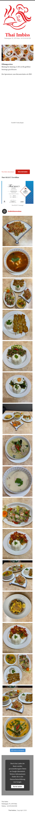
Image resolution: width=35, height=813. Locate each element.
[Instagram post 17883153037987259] (17, 638)
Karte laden (17, 786)
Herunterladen (23, 172)
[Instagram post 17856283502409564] (17, 607)
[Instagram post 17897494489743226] (17, 293)
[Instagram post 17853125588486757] (17, 575)
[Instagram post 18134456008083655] (17, 356)
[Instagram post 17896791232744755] (17, 701)
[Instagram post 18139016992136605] (17, 231)
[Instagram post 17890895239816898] (17, 387)
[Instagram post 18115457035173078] (17, 481)
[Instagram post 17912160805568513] (17, 450)
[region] (17, 53)
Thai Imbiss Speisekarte (8, 172)
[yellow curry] (17, 732)
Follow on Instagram (18, 750)
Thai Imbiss (17, 35)
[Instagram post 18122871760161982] (17, 325)
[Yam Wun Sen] (17, 513)
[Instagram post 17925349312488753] (17, 544)
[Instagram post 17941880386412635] (17, 669)
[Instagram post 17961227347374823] (17, 262)
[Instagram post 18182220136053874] (17, 419)
